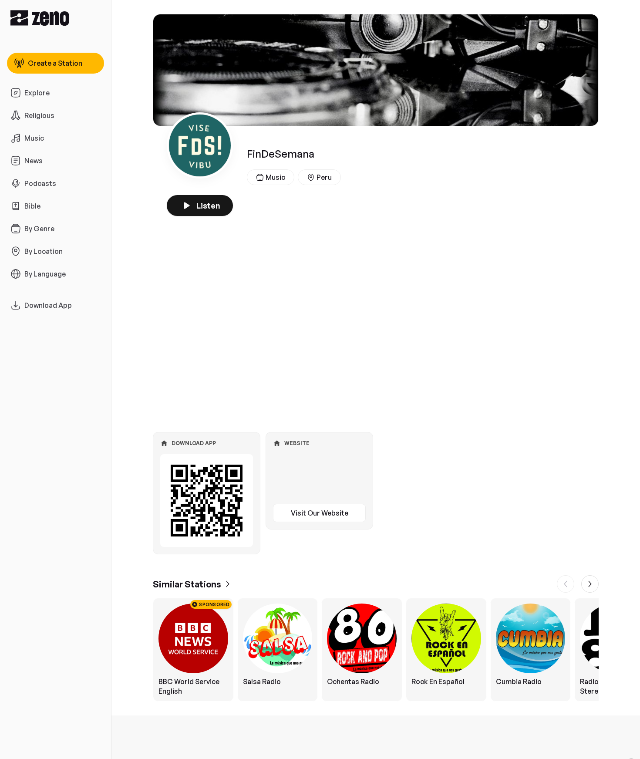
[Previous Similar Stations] (565, 584)
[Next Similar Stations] (590, 584)
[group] (376, 650)
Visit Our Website (319, 513)
